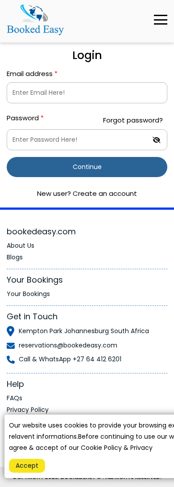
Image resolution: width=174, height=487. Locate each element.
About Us (20, 245)
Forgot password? (133, 120)
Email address (32, 73)
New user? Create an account (87, 193)
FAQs (14, 398)
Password (25, 118)
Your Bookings (28, 293)
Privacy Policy (28, 409)
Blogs (15, 257)
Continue (87, 166)
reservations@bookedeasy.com (68, 345)
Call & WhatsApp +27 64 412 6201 (70, 359)
